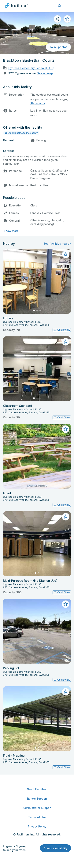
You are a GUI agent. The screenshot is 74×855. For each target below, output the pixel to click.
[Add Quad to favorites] (65, 429)
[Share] (57, 19)
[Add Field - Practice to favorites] (65, 691)
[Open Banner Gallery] (37, 33)
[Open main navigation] (68, 6)
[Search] (60, 6)
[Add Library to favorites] (65, 254)
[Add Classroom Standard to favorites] (65, 342)
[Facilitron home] (16, 8)
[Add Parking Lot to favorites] (65, 604)
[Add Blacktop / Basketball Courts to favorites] (67, 19)
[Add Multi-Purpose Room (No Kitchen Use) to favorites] (65, 516)
